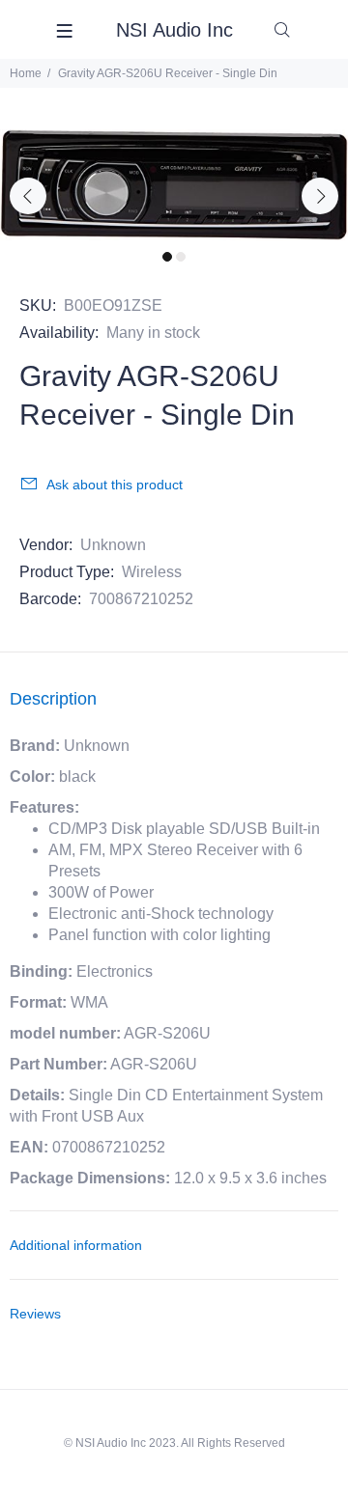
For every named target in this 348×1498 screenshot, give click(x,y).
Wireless (152, 572)
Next (320, 196)
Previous (28, 196)
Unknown (113, 545)
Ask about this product (114, 484)
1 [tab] (167, 257)
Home (26, 73)
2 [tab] (181, 257)
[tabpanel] (174, 184)
